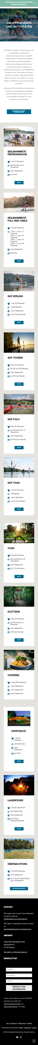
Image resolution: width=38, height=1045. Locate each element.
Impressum (13, 1023)
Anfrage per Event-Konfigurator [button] (19, 112)
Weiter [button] (19, 182)
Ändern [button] (21, 1027)
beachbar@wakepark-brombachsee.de (17, 929)
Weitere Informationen (19, 4)
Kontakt (29, 1023)
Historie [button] (34, 1027)
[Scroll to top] (34, 1041)
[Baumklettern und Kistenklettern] (19, 467)
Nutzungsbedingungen (10, 1006)
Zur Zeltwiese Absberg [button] (19, 888)
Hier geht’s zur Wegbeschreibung (15, 952)
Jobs (7, 1023)
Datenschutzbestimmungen (12, 1004)
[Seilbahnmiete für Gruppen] (19, 136)
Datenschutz (22, 1023)
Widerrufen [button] (27, 1027)
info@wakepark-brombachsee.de (15, 919)
